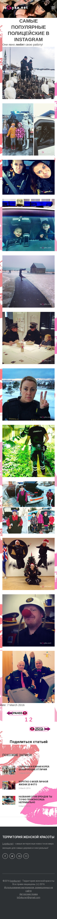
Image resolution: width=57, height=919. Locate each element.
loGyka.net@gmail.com (28, 897)
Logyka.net (7, 843)
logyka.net (15, 881)
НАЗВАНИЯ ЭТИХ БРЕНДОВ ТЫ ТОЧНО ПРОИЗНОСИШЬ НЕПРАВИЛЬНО (35, 799)
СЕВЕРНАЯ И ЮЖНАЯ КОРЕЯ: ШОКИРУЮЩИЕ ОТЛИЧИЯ (34, 768)
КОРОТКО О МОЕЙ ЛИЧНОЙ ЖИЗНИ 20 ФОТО (33, 783)
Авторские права (28, 894)
